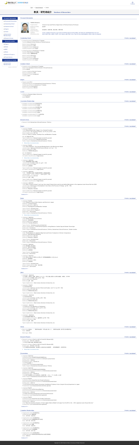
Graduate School (9, 26)
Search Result (39, 7)
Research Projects (10, 54)
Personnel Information (11, 21)
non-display (132, 38)
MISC (6, 49)
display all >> (24, 194)
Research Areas (9, 38)
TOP (31, 7)
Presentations (8, 57)
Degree (7, 29)
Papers (7, 44)
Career (6, 31)
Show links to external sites (31, 143)
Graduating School (9, 23)
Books (6, 46)
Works (6, 52)
